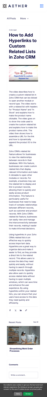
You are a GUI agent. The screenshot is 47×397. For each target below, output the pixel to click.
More (23, 18)
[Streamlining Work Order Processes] (23, 335)
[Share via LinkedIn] (21, 310)
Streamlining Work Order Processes (21, 349)
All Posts (11, 18)
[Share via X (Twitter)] (15, 310)
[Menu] (41, 6)
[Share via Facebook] (10, 310)
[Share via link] (26, 310)
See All (35, 322)
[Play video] (23, 73)
